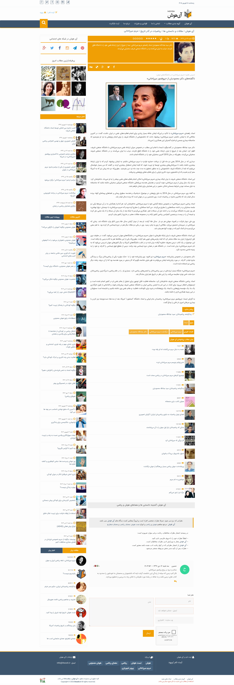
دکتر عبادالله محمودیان (138, 331)
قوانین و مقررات (140, 23)
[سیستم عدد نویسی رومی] (63, 73)
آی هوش (188, 23)
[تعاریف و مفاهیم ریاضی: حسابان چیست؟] (79, 103)
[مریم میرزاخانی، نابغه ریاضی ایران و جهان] (79, 88)
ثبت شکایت (114, 23)
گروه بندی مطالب (173, 23)
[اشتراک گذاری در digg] (91, 67)
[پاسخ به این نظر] (175, 581)
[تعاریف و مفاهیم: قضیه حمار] (48, 103)
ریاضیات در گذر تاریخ (150, 31)
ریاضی (148, 524)
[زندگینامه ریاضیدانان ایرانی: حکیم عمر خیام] (63, 88)
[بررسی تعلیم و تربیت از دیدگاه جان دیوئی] (79, 73)
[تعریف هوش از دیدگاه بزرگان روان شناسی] (63, 103)
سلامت (68, 679)
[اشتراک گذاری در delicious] (97, 67)
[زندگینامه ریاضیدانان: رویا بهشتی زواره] (48, 88)
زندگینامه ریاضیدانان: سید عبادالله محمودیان (175, 314)
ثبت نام (51, 12)
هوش (155, 524)
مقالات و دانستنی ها (173, 31)
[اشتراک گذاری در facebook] (113, 67)
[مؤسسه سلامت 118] (43, 680)
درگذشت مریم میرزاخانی (159, 331)
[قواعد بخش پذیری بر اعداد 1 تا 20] (48, 73)
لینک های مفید (166, 679)
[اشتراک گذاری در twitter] (108, 67)
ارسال (148, 633)
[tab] (52, 217)
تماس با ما (155, 23)
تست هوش (135, 524)
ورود (41, 12)
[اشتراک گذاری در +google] (103, 67)
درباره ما (126, 23)
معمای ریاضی (125, 524)
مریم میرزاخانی (131, 31)
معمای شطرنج (112, 524)
